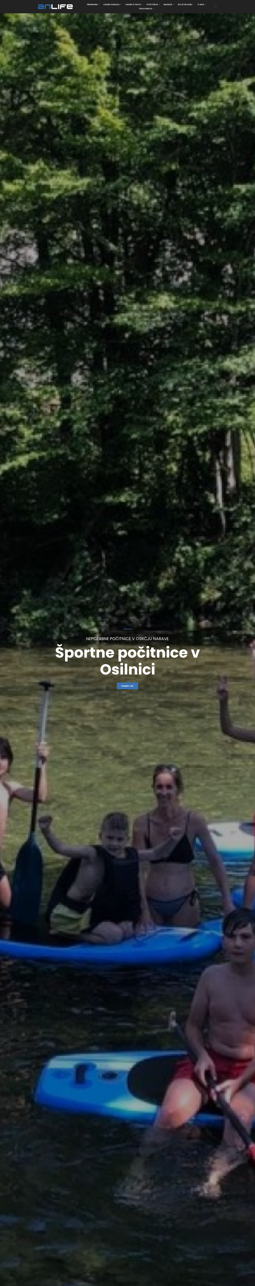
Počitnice (152, 4)
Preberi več (127, 677)
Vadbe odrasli (111, 4)
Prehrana (92, 4)
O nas (200, 4)
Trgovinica (145, 9)
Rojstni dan (185, 4)
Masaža (168, 4)
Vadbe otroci (133, 4)
